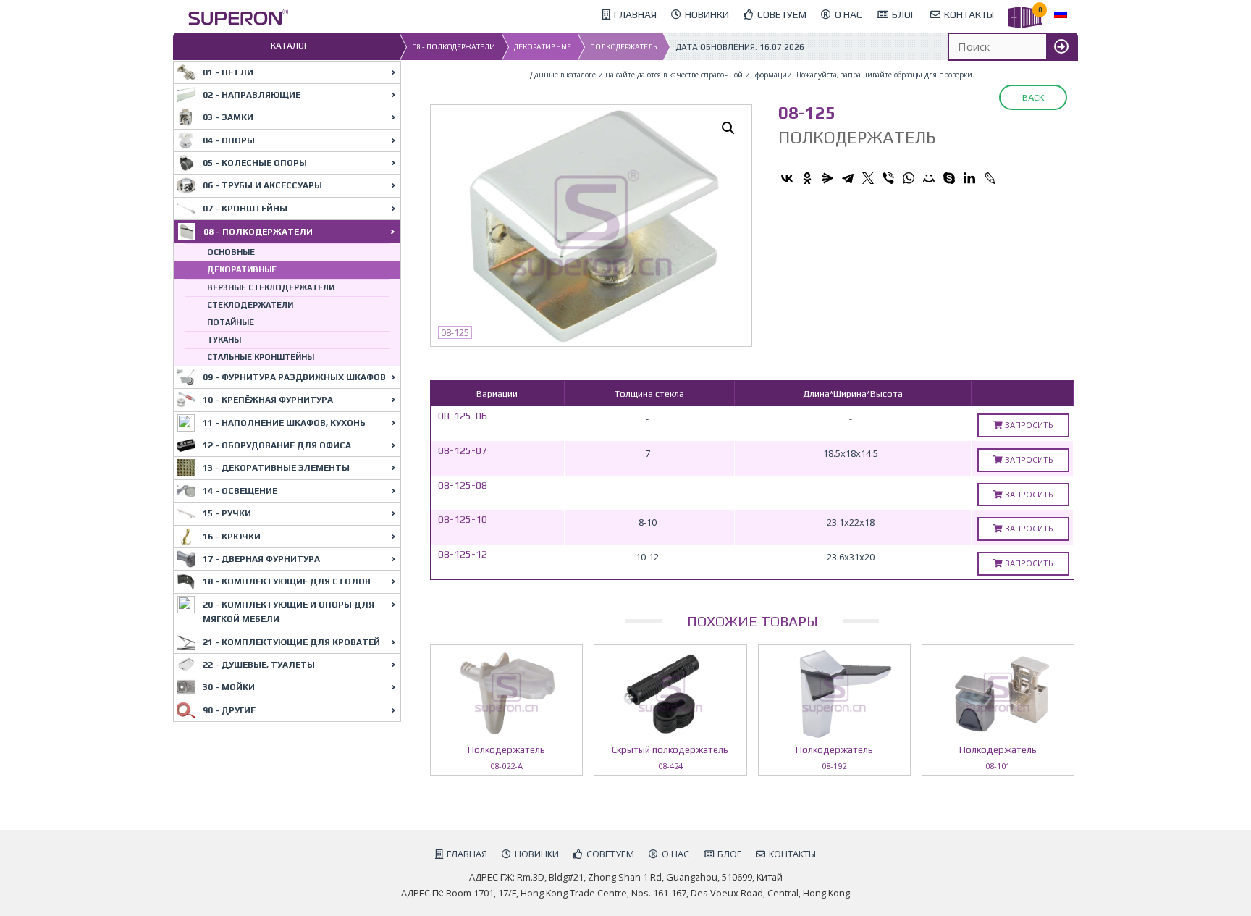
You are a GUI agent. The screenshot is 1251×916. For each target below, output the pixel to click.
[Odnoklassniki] (807, 178)
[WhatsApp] (908, 178)
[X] (868, 178)
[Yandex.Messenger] (827, 178)
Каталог (289, 46)
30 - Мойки (229, 687)
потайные (230, 322)
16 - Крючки (232, 536)
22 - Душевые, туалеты (259, 665)
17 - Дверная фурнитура (261, 559)
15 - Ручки (227, 513)
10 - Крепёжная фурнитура (268, 400)
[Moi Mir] (929, 178)
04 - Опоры (229, 140)
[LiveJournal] (989, 178)
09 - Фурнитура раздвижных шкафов (294, 377)
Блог (729, 853)
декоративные (542, 47)
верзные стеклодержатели (270, 287)
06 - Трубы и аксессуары (262, 185)
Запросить (1028, 424)
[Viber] (888, 178)
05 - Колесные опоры (255, 163)
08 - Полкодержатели (453, 47)
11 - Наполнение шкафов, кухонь (284, 423)
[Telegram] (847, 178)
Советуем (610, 853)
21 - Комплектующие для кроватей (291, 642)
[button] (728, 128)
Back (1033, 97)
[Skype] (949, 178)
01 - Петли (228, 72)
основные (231, 252)
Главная (467, 853)
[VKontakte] (787, 178)
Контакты (792, 853)
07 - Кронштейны (245, 208)
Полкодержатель (623, 47)
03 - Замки (228, 117)
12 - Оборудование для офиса (277, 445)
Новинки (537, 853)
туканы (224, 339)
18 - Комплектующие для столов (287, 581)
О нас (675, 853)
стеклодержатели (250, 305)
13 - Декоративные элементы (276, 468)
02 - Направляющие (251, 95)
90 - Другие (229, 710)
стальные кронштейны (260, 357)
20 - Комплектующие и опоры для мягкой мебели (288, 612)
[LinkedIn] (969, 178)
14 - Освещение (240, 491)
